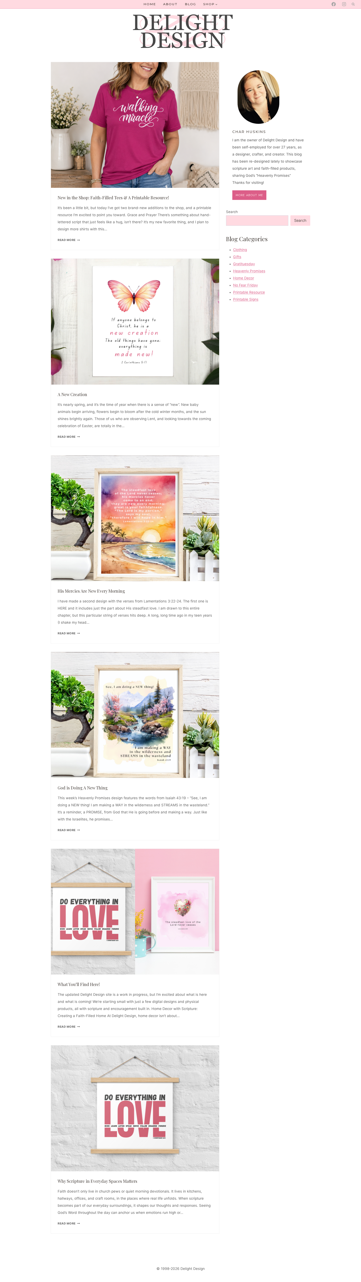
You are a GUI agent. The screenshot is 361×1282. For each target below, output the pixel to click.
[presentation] (135, 125)
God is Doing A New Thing (83, 787)
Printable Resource (249, 292)
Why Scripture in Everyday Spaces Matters (97, 1181)
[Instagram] (344, 4)
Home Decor (243, 278)
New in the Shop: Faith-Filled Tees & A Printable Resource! (113, 197)
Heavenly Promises (249, 271)
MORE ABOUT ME (249, 195)
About (170, 4)
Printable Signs (245, 299)
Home (150, 4)
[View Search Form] (353, 4)
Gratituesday (244, 264)
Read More (69, 240)
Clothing (240, 250)
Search (232, 212)
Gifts (237, 257)
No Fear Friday (245, 285)
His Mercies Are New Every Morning (91, 591)
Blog (190, 4)
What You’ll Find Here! (79, 984)
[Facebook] (333, 4)
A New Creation (72, 394)
